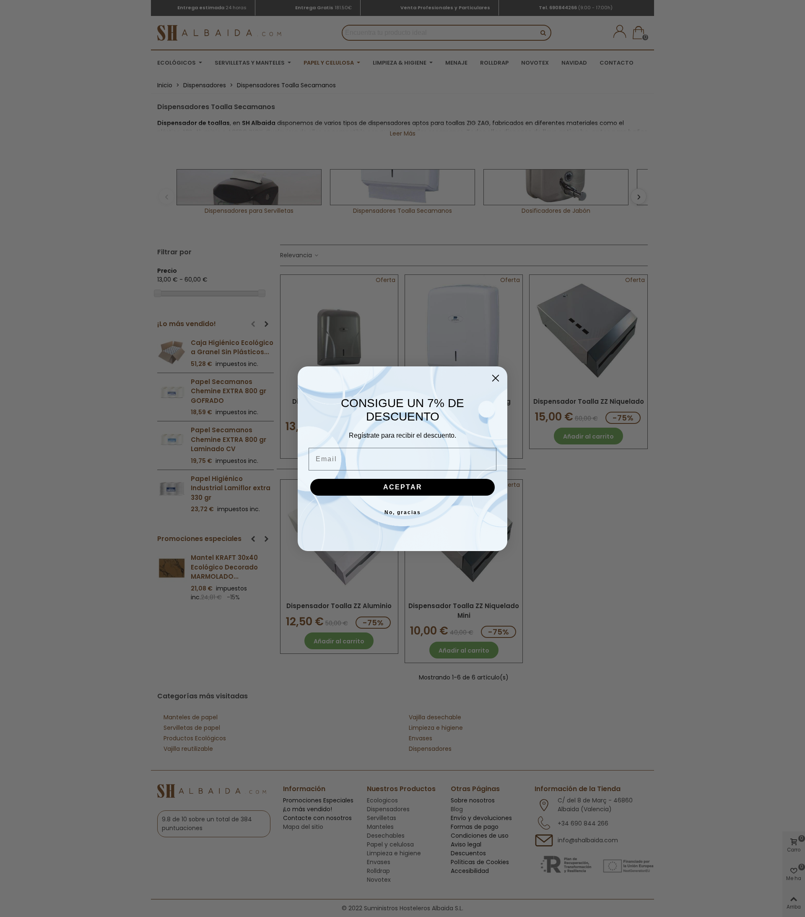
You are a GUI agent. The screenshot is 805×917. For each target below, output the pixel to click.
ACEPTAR (402, 487)
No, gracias (402, 512)
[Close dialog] (495, 378)
